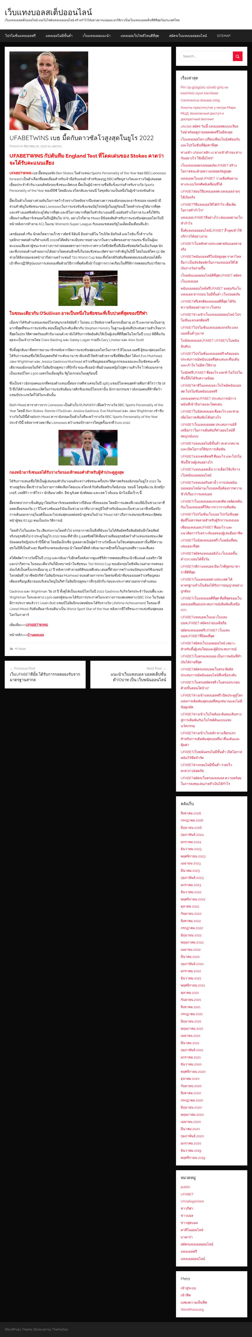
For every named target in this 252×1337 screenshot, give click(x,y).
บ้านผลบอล (35, 635)
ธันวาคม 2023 (191, 849)
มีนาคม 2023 (190, 871)
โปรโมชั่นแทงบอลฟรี (20, 36)
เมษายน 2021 (190, 1036)
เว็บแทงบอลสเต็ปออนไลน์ (48, 12)
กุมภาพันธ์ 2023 (192, 878)
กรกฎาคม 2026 (192, 820)
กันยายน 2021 (191, 1000)
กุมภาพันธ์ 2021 (192, 1050)
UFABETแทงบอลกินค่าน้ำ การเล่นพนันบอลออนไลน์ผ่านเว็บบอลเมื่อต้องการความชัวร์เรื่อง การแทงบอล (211, 488)
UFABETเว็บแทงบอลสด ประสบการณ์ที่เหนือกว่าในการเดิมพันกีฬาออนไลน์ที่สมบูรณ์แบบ (208, 430)
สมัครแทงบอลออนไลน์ (197, 1244)
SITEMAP (224, 36)
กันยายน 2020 (191, 1086)
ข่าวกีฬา (187, 1208)
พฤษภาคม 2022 (192, 942)
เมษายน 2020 (191, 1122)
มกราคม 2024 (191, 842)
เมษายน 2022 (191, 950)
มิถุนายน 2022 (191, 935)
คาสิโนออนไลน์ (192, 1230)
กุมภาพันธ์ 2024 (192, 835)
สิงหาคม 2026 (191, 813)
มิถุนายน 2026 (191, 828)
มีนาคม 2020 (190, 1129)
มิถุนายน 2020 (191, 1107)
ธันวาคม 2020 (191, 1064)
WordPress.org (192, 1309)
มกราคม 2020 (191, 1143)
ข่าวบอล (20, 649)
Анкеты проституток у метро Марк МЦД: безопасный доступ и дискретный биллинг (208, 113)
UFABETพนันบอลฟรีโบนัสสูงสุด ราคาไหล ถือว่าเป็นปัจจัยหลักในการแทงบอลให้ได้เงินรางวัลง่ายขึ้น (211, 262)
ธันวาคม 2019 (191, 1151)
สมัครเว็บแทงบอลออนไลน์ (188, 36)
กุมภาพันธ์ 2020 (192, 1136)
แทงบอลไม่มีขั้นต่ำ (59, 36)
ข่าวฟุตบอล (189, 1223)
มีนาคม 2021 (190, 1043)
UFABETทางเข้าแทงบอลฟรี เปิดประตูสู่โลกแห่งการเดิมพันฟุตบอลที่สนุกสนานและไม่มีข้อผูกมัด (212, 701)
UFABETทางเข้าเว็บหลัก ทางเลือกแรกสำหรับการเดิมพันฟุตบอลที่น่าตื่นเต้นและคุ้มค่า (210, 739)
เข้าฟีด (186, 1295)
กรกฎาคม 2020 (192, 1100)
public (185, 1187)
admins (57, 146)
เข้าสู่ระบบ (188, 1288)
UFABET (187, 1194)
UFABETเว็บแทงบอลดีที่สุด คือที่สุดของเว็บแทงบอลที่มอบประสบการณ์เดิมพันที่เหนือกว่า (211, 604)
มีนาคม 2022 (190, 957)
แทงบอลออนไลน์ (193, 1259)
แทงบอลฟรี (189, 1251)
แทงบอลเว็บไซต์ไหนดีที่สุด (140, 36)
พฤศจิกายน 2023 (193, 856)
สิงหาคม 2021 (190, 1007)
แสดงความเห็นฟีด (194, 1302)
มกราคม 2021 (191, 1057)
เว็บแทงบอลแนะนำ (97, 36)
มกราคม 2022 (191, 971)
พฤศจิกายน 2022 (193, 899)
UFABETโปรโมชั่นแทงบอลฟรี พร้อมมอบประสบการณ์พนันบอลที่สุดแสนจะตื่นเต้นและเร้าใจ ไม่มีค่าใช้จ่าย (210, 359)
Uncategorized (192, 1201)
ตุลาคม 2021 (190, 993)
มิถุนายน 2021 (191, 1021)
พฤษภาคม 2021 (192, 1029)
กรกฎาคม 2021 (192, 1014)
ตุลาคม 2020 (190, 1079)
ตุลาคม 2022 (190, 906)
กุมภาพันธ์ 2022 (192, 964)
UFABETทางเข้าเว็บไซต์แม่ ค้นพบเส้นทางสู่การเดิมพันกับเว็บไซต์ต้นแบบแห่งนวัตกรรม (211, 720)
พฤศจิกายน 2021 (193, 985)
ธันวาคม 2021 (191, 978)
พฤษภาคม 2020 (192, 1115)
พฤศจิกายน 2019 (193, 1158)
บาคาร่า (187, 1237)
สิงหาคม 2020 (191, 1093)
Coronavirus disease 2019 (200, 100)
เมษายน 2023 (191, 863)
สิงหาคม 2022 (191, 921)
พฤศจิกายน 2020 (193, 1072)
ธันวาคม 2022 (191, 892)
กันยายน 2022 (191, 914)
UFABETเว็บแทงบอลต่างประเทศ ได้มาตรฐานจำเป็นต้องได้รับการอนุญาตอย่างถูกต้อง (212, 585)
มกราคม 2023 (191, 885)
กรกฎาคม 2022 (192, 928)
